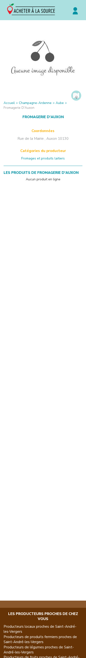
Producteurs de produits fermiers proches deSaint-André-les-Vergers (40, 639)
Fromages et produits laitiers (43, 158)
